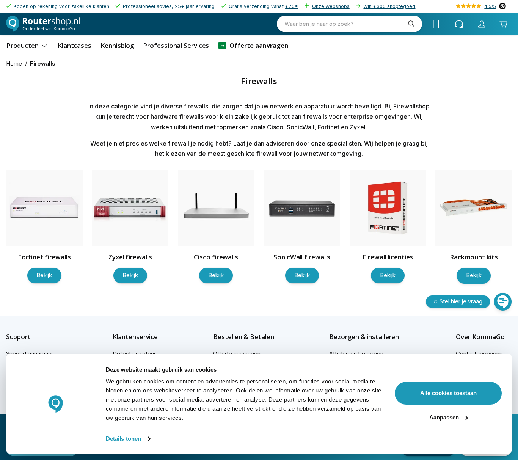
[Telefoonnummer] (436, 24)
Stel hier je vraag (461, 301)
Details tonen (123, 438)
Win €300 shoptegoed (389, 6)
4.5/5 (490, 6)
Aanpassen (444, 417)
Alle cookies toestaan (448, 393)
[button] (31, 337)
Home (14, 63)
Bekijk (44, 275)
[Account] (482, 24)
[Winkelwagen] (503, 24)
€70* (291, 6)
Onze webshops (331, 6)
